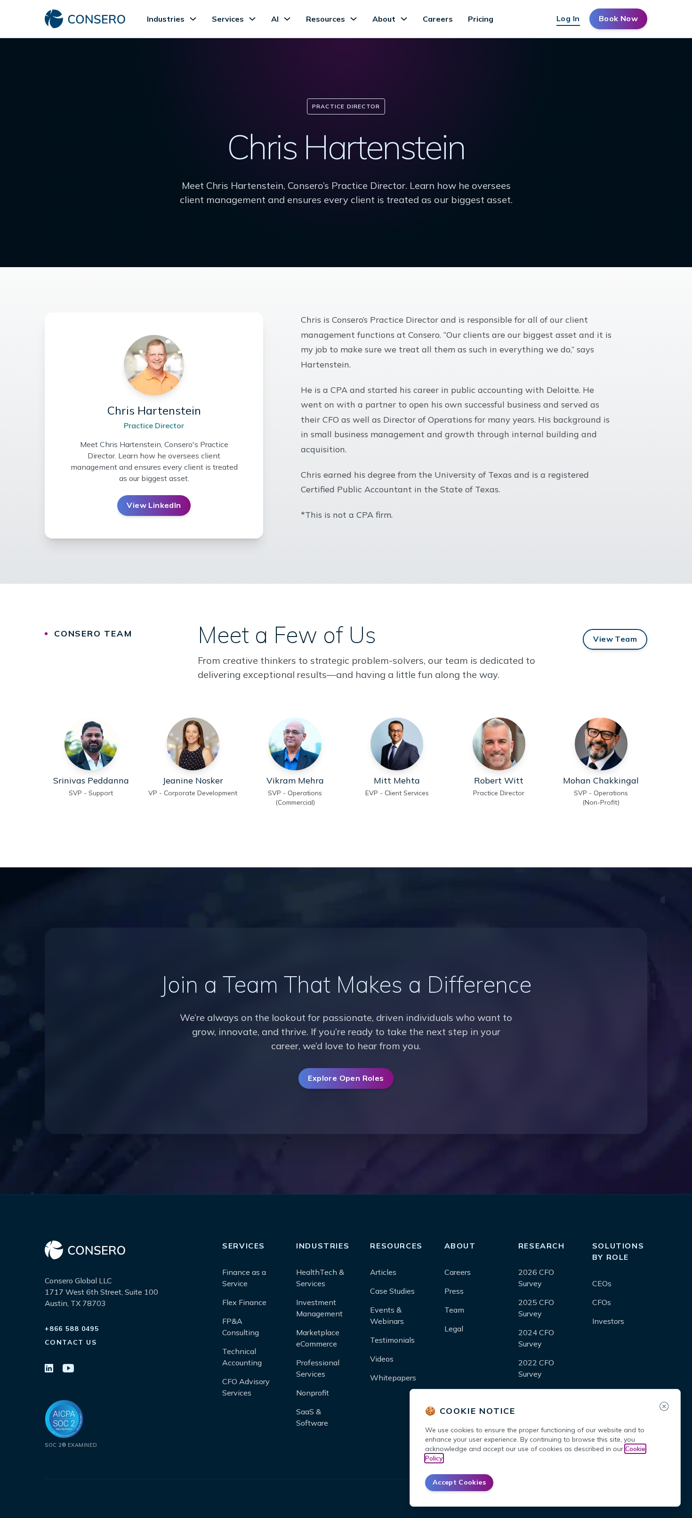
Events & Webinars (387, 1315)
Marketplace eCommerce (317, 1338)
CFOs (601, 1302)
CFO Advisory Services (246, 1387)
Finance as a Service (244, 1277)
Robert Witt (498, 780)
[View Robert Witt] (499, 744)
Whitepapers (393, 1377)
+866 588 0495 (72, 1328)
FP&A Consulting (240, 1326)
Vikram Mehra (295, 780)
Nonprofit (312, 1392)
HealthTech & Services (320, 1277)
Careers (438, 19)
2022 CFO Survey (536, 1368)
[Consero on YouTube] (68, 1369)
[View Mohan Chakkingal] (601, 744)
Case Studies (392, 1291)
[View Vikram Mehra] (295, 744)
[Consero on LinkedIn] (49, 1369)
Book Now (618, 18)
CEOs (602, 1283)
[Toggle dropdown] (193, 19)
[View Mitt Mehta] (396, 744)
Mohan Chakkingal (601, 780)
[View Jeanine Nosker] (193, 744)
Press (454, 1291)
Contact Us (71, 1342)
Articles (383, 1272)
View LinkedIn (154, 505)
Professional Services (317, 1368)
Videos (382, 1358)
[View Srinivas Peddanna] (90, 744)
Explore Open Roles (346, 1078)
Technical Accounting (242, 1357)
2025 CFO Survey (536, 1308)
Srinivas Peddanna (91, 780)
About (383, 19)
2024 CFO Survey (536, 1338)
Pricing (480, 19)
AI (275, 19)
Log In (568, 18)
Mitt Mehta (397, 780)
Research (541, 1245)
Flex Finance (244, 1302)
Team (454, 1309)
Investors (608, 1321)
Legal (453, 1328)
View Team (615, 639)
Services (228, 19)
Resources (325, 19)
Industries (166, 19)
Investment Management (319, 1308)
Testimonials (392, 1340)
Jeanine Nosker (192, 780)
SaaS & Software (312, 1417)
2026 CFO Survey (536, 1277)
